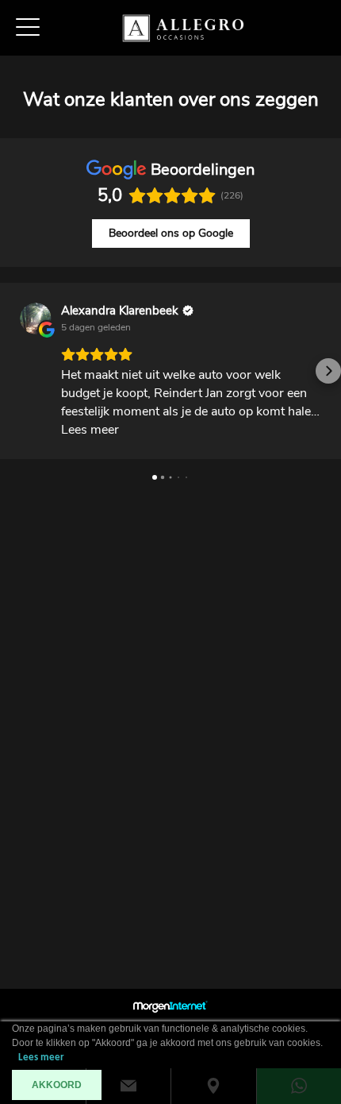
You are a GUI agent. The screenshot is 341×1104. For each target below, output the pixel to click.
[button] (12, 371)
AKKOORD (57, 1084)
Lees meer (41, 1057)
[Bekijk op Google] (36, 318)
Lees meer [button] (90, 429)
